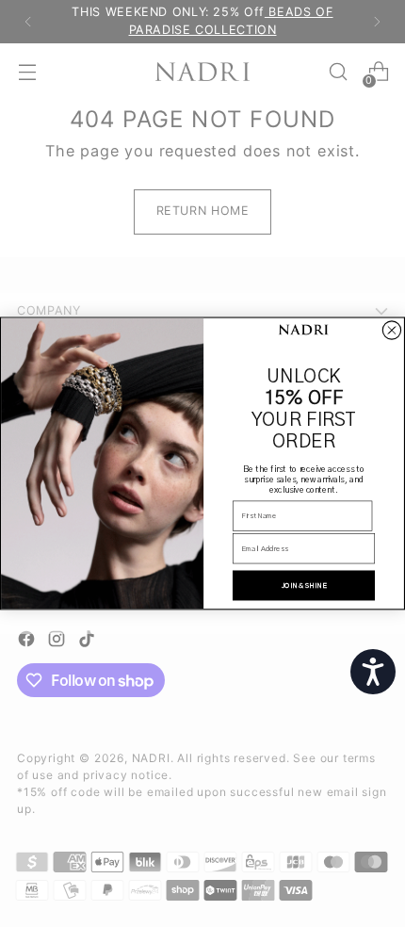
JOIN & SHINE (304, 586)
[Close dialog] (391, 330)
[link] (304, 330)
